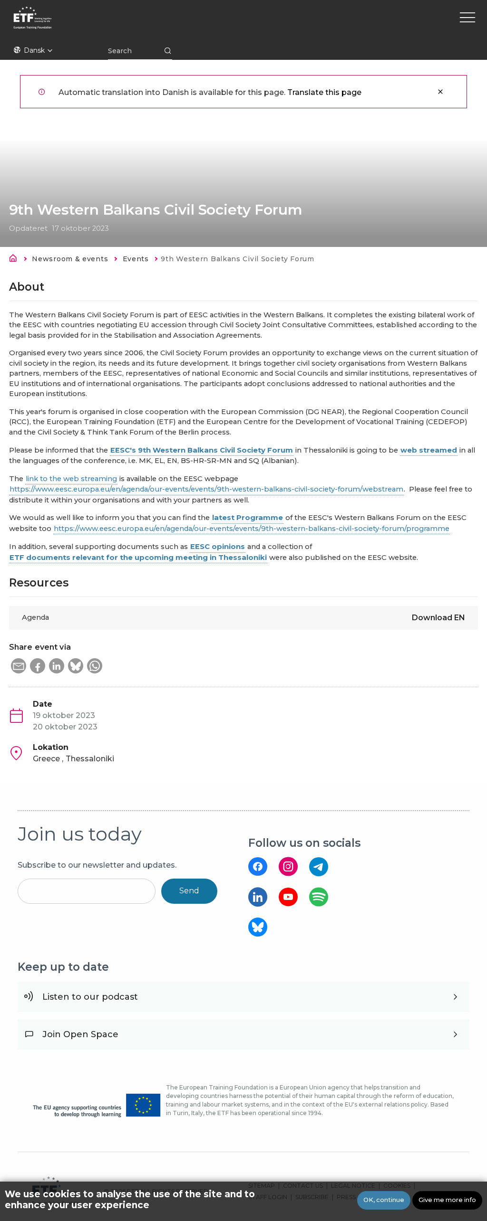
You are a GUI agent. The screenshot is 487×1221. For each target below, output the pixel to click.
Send (189, 890)
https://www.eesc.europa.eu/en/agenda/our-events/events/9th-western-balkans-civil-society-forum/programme (251, 528)
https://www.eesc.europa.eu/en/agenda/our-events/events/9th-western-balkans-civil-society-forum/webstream (206, 489)
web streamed (428, 450)
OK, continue (383, 1199)
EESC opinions (217, 546)
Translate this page (324, 92)
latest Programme (247, 517)
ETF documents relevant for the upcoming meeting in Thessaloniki (138, 557)
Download (438, 617)
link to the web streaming (71, 478)
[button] (18, 665)
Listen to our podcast (90, 997)
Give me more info (447, 1199)
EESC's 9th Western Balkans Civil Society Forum (201, 450)
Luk (440, 92)
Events (136, 259)
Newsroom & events (70, 259)
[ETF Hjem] (111, 23)
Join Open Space (80, 1034)
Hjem (15, 259)
